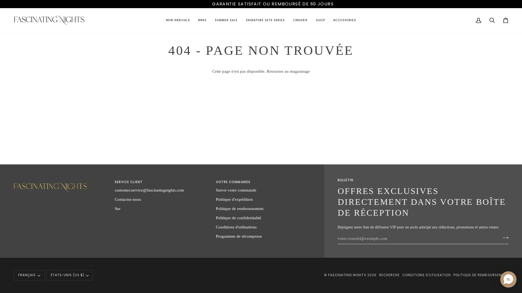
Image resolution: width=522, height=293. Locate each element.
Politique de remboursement (239, 208)
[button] (178, 20)
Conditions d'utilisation (426, 275)
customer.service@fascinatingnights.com (149, 190)
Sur (117, 208)
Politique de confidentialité (238, 217)
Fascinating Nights (347, 275)
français (27, 275)
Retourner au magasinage (288, 71)
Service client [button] (129, 182)
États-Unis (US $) (67, 275)
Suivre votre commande (236, 190)
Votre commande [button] (233, 182)
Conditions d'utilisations (236, 227)
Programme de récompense (239, 236)
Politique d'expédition (234, 199)
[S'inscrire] (503, 237)
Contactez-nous (128, 199)
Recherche (389, 275)
